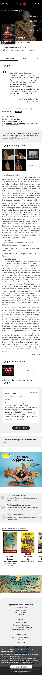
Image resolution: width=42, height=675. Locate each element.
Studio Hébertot (10, 47)
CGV (11, 627)
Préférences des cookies (21, 629)
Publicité (21, 640)
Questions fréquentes (21, 625)
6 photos (36, 16)
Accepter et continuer (21, 667)
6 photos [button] (34, 165)
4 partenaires (15, 658)
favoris (36, 30)
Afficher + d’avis (21, 428)
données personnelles (24, 627)
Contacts (21, 615)
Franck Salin (9, 117)
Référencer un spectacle (21, 637)
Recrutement (21, 610)
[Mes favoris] (34, 4)
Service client (21, 623)
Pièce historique (7, 112)
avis (34, 25)
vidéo (35, 21)
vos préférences (14, 660)
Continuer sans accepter (21, 671)
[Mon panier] (39, 4)
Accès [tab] (36, 59)
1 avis (28, 43)
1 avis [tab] (24, 59)
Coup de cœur (19, 109)
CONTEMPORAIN (7, 109)
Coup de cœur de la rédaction (28, 99)
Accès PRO (21, 642)
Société (28, 109)
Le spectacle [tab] (9, 58)
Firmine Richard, (12, 124)
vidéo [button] (28, 370)
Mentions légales (21, 612)
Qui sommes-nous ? (21, 608)
